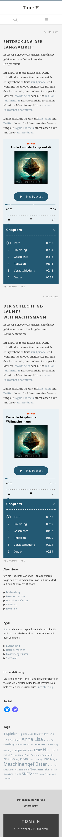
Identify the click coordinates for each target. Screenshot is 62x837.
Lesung (38, 759)
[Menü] (46, 19)
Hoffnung (14, 759)
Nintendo (24, 769)
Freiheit (6, 755)
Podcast (53, 770)
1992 (45, 734)
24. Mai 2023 (51, 32)
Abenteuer (15, 740)
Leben (31, 759)
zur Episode (38, 82)
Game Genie (24, 755)
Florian (50, 749)
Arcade (47, 740)
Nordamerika (39, 769)
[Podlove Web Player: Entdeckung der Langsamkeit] (31, 211)
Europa (17, 750)
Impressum (31, 805)
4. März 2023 (51, 296)
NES (17, 769)
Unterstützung (45, 687)
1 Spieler (10, 733)
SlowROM (8, 774)
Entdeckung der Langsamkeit (23, 44)
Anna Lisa (32, 739)
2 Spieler (22, 734)
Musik (6, 769)
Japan (24, 759)
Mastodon (44, 118)
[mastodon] (15, 709)
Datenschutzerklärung (31, 799)
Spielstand (12, 608)
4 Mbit (31, 734)
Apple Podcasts (24, 127)
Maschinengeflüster (17, 600)
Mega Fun (52, 765)
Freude (14, 755)
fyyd (5, 629)
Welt (54, 774)
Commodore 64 (21, 744)
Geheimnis (36, 755)
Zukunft (7, 778)
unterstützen (25, 132)
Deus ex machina (15, 596)
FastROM (27, 750)
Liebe (46, 759)
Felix (38, 749)
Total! (47, 774)
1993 (51, 734)
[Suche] (15, 19)
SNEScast (11, 604)
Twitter (8, 123)
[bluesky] (7, 709)
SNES (18, 774)
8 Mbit (38, 734)
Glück (6, 759)
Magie (54, 759)
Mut (12, 769)
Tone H (31, 7)
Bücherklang (13, 592)
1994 (6, 740)
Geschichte (47, 755)
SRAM (41, 774)
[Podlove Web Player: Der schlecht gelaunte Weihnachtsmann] (31, 483)
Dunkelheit (35, 744)
